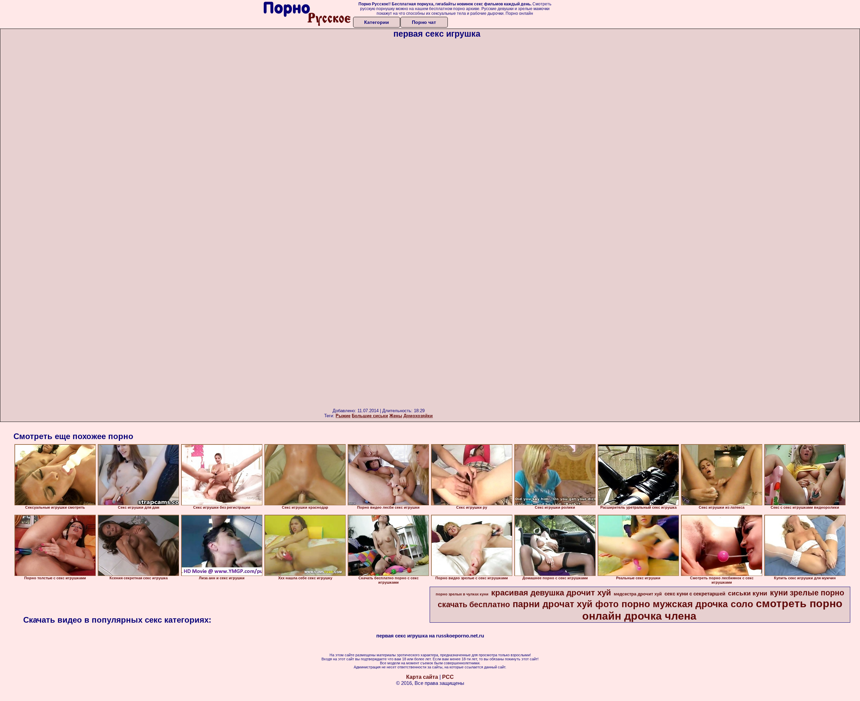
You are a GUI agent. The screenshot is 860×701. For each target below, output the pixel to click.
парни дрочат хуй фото (566, 604)
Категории (376, 22)
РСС (448, 677)
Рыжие (343, 415)
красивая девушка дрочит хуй (551, 592)
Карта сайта (422, 677)
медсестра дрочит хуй (638, 593)
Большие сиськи (370, 415)
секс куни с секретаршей (694, 593)
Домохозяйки (418, 415)
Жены (395, 415)
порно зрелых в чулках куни (462, 594)
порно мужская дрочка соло (687, 604)
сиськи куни (747, 593)
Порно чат (424, 22)
